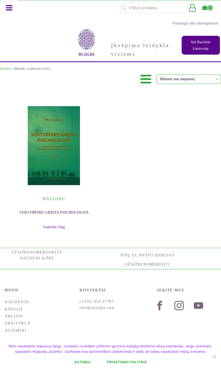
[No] (214, 356)
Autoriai (15, 331)
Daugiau (54, 198)
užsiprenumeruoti (147, 264)
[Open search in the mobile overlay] (152, 7)
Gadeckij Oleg (54, 227)
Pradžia (6, 68)
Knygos (14, 309)
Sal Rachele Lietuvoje (200, 45)
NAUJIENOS (17, 302)
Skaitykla (17, 323)
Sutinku (82, 362)
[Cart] (208, 7)
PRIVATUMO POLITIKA (127, 362)
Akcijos (14, 316)
